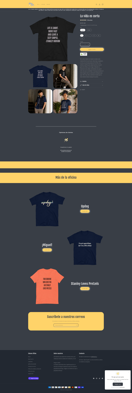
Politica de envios (31, 371)
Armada (88, 30)
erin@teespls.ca (94, 356)
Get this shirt (85, 211)
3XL (82, 38)
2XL (98, 35)
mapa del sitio (30, 373)
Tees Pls (64, 389)
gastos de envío (83, 25)
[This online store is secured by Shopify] (83, 55)
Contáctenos (30, 361)
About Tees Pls (30, 359)
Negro (83, 30)
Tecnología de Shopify (68, 389)
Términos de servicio (32, 366)
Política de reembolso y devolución (34, 368)
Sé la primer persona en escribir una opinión (66, 151)
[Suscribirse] (76, 325)
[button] (38, 4)
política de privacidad (32, 364)
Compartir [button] (83, 89)
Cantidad (81, 41)
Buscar (29, 356)
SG (94, 35)
